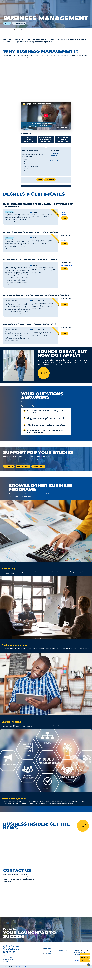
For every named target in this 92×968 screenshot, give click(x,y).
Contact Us (7, 961)
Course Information (66, 265)
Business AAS (31, 99)
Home (4, 29)
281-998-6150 (8, 955)
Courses (63, 214)
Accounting (8, 568)
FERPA (75, 962)
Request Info (84, 957)
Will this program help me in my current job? (46, 425)
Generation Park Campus (50, 956)
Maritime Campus (48, 951)
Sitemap (76, 958)
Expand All (24, 406)
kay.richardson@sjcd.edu (71, 873)
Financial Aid (9, 466)
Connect (83, 953)
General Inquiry (8, 957)
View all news (83, 825)
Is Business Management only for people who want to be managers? (46, 419)
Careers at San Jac (78, 948)
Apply (82, 960)
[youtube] (13, 952)
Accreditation (77, 946)
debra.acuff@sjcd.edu (70, 894)
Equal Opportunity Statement (23, 966)
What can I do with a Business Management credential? (45, 412)
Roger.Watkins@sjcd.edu (71, 905)
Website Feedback (9, 959)
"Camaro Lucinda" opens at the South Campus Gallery (74, 855)
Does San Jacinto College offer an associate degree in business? (45, 431)
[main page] (10, 4)
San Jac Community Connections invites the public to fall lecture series (16, 856)
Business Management (15, 645)
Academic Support (23, 466)
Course (63, 301)
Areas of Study (17, 29)
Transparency (77, 960)
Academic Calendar (63, 946)
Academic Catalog (63, 948)
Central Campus (54, 153)
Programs (10, 29)
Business (24, 29)
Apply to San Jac (44, 373)
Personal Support (38, 466)
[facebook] (4, 952)
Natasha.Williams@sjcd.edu (72, 884)
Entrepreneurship (12, 722)
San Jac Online (54, 160)
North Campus (54, 155)
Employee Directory (63, 950)
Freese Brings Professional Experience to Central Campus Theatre (45, 856)
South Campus (54, 158)
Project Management (14, 798)
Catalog (63, 212)
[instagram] (10, 952)
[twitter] (7, 952)
